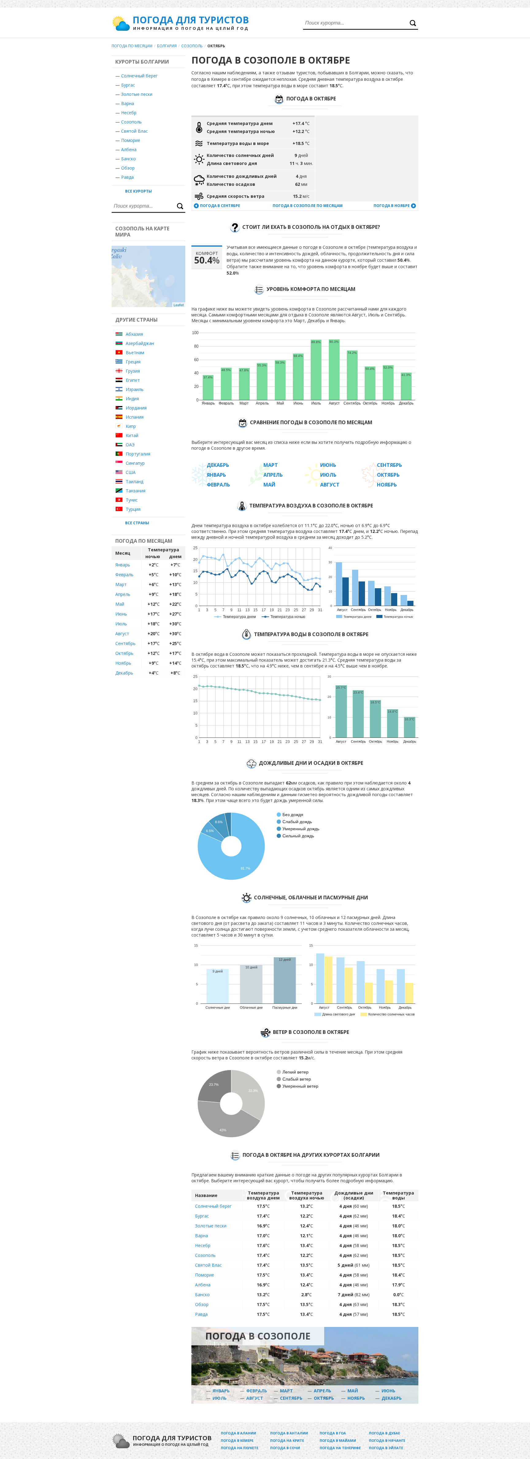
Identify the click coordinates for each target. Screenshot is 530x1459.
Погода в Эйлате (386, 1447)
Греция (133, 362)
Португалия (138, 454)
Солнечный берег (139, 76)
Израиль (135, 389)
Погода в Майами (338, 1440)
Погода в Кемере (237, 1440)
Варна (127, 103)
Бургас (128, 85)
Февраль (124, 574)
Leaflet (179, 304)
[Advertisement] (366, 158)
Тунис (132, 500)
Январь (122, 565)
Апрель (122, 594)
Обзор (128, 168)
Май (119, 604)
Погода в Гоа (333, 1433)
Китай (132, 435)
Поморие (130, 140)
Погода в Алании (238, 1433)
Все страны (137, 523)
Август (122, 633)
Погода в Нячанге (387, 1440)
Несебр (128, 112)
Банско (128, 159)
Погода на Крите (287, 1440)
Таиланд (134, 481)
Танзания (135, 491)
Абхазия (134, 334)
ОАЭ (130, 445)
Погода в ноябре (392, 205)
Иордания (136, 408)
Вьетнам (135, 352)
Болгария (167, 46)
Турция (133, 509)
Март (121, 584)
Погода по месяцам (132, 46)
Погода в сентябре (220, 205)
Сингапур (135, 463)
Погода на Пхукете (239, 1447)
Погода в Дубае (384, 1433)
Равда (127, 177)
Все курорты (138, 191)
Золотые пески (136, 94)
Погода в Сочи (285, 1447)
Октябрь (124, 653)
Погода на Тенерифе (340, 1447)
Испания (135, 417)
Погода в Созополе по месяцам (308, 205)
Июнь (121, 614)
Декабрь (124, 673)
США (131, 472)
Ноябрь (123, 663)
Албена (128, 149)
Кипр (131, 426)
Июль (121, 624)
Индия (132, 398)
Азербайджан (140, 343)
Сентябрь (125, 643)
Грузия (133, 371)
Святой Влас (134, 131)
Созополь (192, 46)
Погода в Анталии (289, 1433)
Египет (133, 380)
